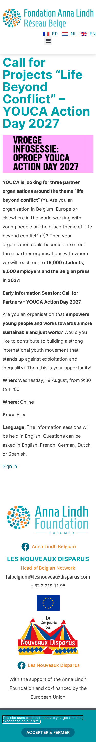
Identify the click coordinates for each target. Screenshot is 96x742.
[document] (48, 371)
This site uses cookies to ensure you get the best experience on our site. (43, 719)
